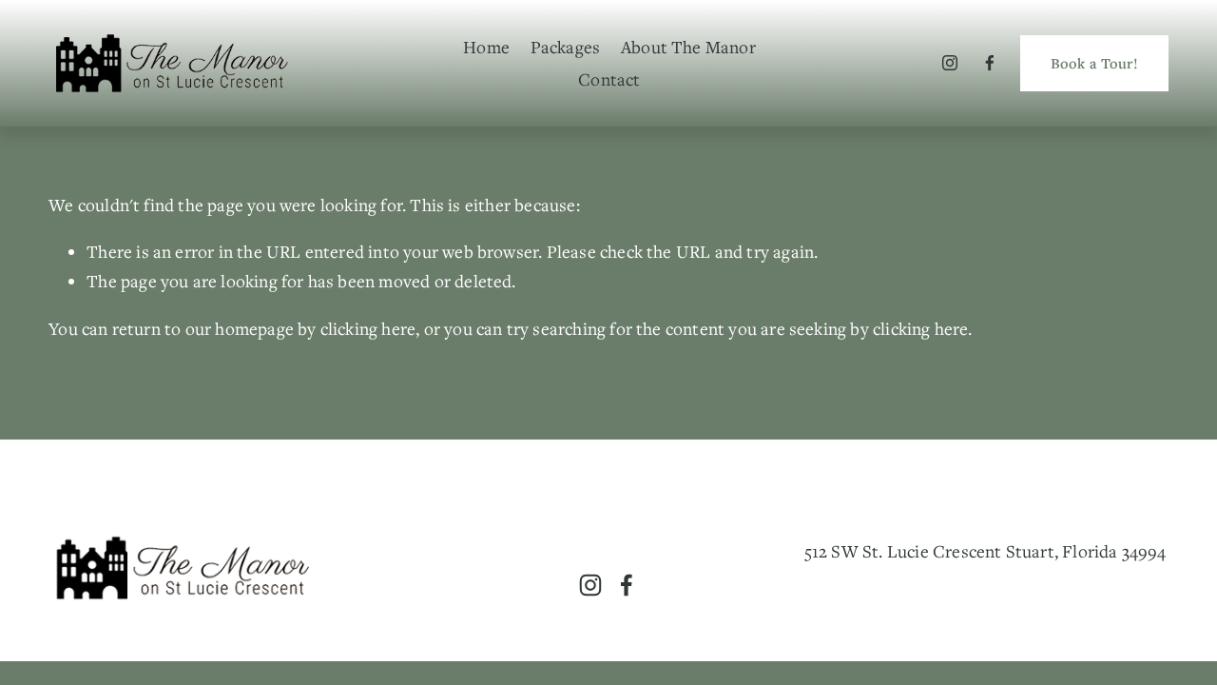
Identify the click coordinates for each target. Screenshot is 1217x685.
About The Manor (688, 46)
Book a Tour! (1094, 62)
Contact (609, 79)
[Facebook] (989, 62)
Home (486, 46)
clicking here (367, 328)
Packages (566, 46)
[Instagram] (949, 62)
